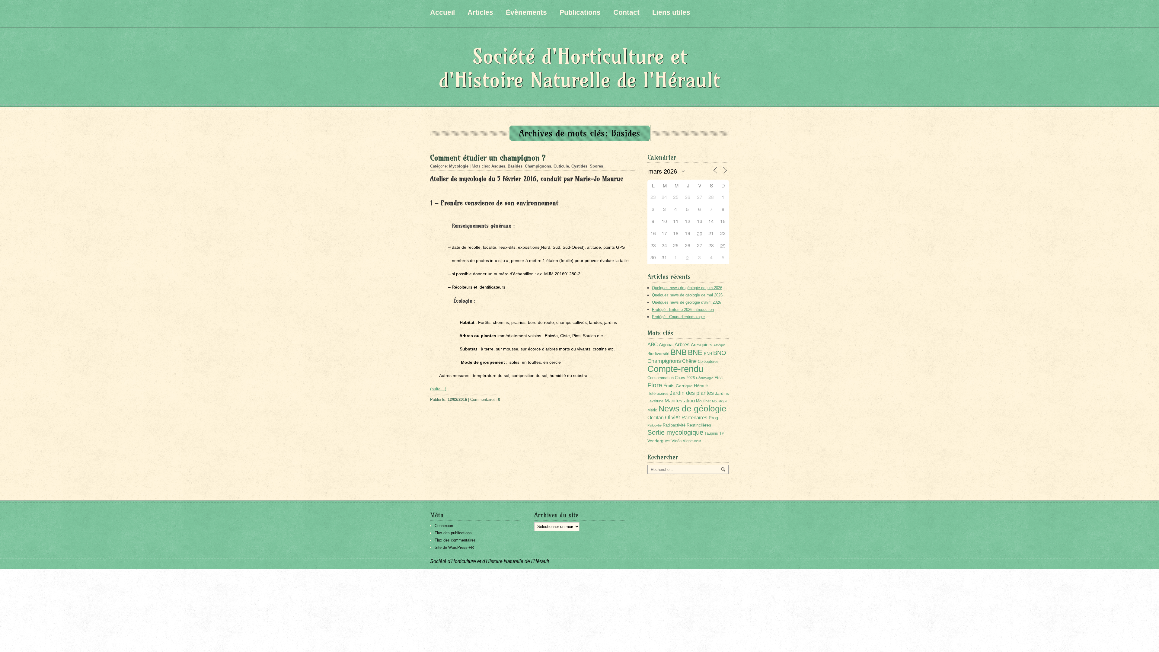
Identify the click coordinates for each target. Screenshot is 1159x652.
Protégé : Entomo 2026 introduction (683, 309)
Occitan (655, 417)
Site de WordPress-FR (454, 547)
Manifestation (680, 401)
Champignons (538, 166)
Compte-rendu (675, 369)
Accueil (442, 12)
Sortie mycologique (675, 432)
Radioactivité (674, 425)
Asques (498, 166)
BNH (708, 354)
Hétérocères (658, 394)
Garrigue (684, 385)
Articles (480, 12)
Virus (697, 441)
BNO (719, 352)
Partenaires (694, 417)
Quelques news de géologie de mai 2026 (687, 295)
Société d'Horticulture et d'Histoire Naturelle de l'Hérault (579, 68)
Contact (626, 12)
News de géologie (692, 408)
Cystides (579, 166)
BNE (695, 352)
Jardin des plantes (692, 393)
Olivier (672, 417)
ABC (652, 344)
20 (699, 233)
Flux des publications (453, 533)
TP (721, 433)
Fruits (669, 385)
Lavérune (655, 401)
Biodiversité (658, 353)
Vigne (688, 441)
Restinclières (699, 425)
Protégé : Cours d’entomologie (678, 317)
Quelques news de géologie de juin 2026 (687, 288)
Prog (713, 417)
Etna (718, 378)
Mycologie (458, 166)
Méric (652, 410)
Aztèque (720, 345)
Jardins (722, 393)
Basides (515, 166)
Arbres (682, 344)
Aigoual (666, 344)
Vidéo (677, 441)
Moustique (719, 401)
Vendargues (658, 440)
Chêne (689, 361)
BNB (679, 352)
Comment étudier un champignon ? (488, 158)
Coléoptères (708, 362)
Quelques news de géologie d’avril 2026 (686, 302)
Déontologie (704, 378)
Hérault (701, 385)
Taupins (711, 433)
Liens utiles (671, 12)
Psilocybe (654, 425)
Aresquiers (701, 344)
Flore (654, 385)
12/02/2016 (457, 399)
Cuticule (561, 166)
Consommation (660, 378)
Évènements (526, 12)
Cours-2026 (685, 378)
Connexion (444, 525)
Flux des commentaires (455, 540)
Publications (580, 12)
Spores (596, 166)
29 (723, 245)
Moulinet (703, 401)
